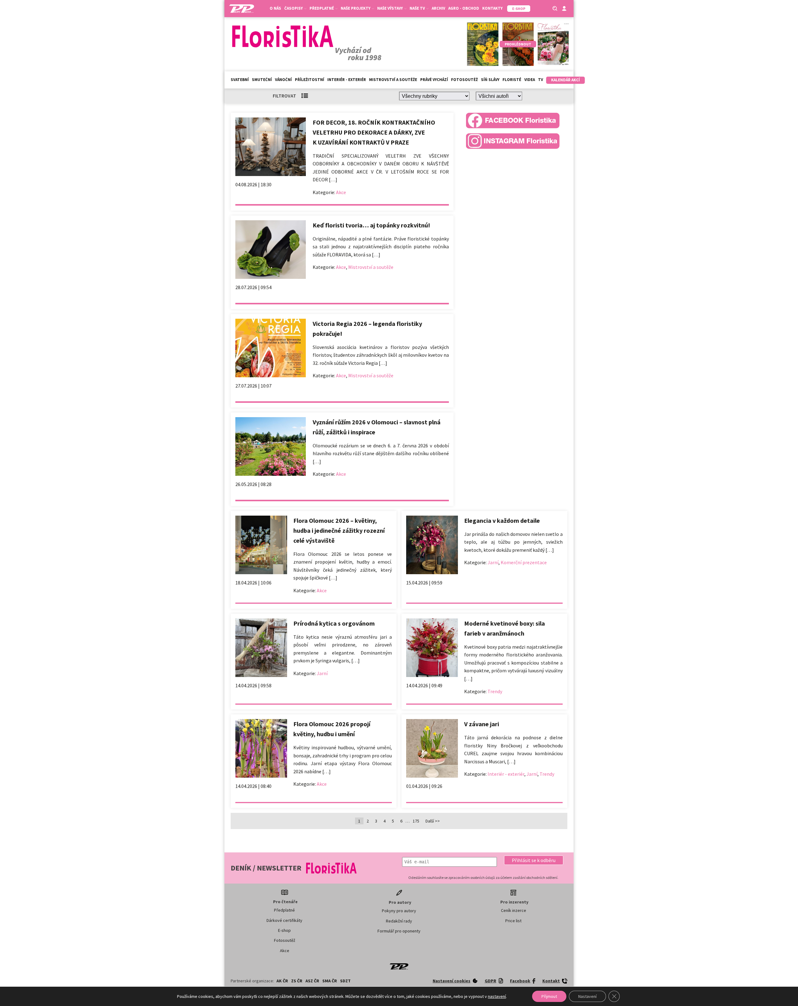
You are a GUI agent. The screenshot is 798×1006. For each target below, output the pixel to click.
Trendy (495, 691)
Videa (529, 79)
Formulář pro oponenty (399, 931)
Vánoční (283, 79)
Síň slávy (490, 79)
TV (540, 79)
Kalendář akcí (565, 80)
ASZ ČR (312, 981)
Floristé (511, 79)
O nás (275, 8)
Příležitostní (309, 79)
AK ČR (282, 981)
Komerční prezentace (524, 562)
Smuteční (262, 79)
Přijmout (549, 996)
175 (416, 821)
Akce (341, 192)
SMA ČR (329, 981)
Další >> (432, 821)
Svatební (240, 79)
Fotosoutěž (464, 79)
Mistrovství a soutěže (393, 79)
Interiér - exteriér (346, 79)
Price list (513, 920)
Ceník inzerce (513, 910)
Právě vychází (434, 79)
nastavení (497, 996)
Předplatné (284, 910)
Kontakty (492, 8)
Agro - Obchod (463, 8)
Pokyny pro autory (399, 910)
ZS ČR (296, 981)
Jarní (493, 562)
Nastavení (587, 996)
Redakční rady (399, 921)
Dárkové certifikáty (284, 920)
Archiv (438, 8)
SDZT (345, 981)
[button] (533, 860)
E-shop (284, 930)
